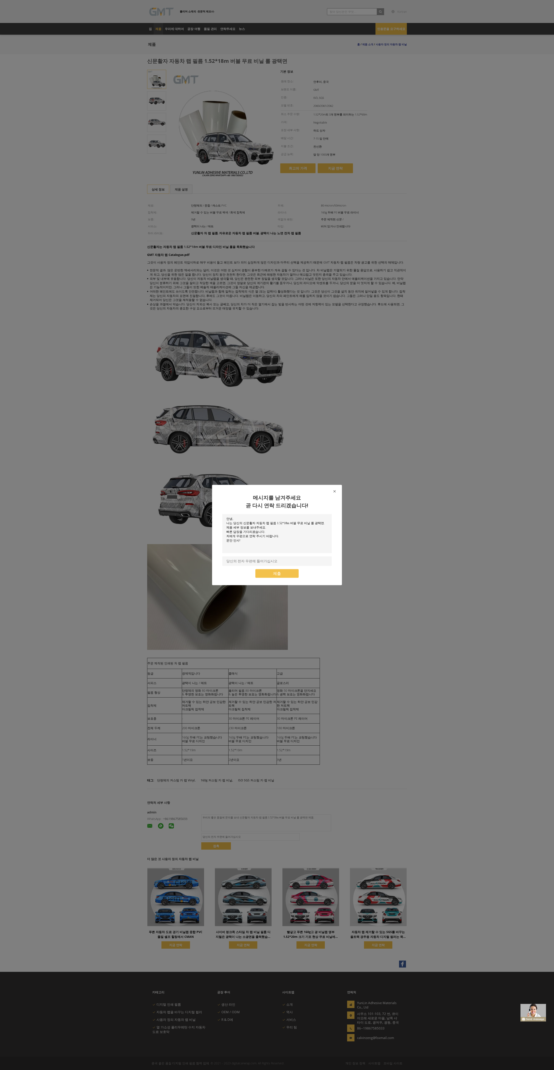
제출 (277, 573)
